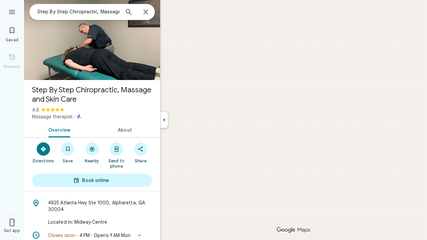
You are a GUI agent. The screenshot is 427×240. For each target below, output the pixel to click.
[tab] (58, 129)
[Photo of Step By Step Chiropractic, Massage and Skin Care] (92, 40)
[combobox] (78, 12)
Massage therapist (52, 117)
